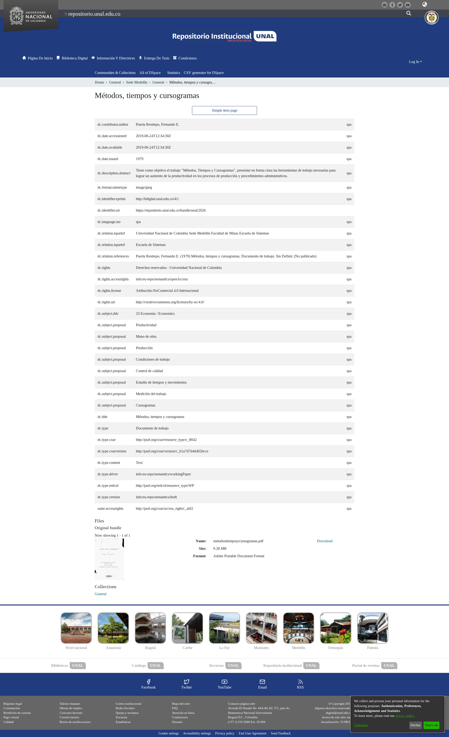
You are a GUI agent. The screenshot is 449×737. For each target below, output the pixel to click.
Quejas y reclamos (127, 713)
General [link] (115, 82)
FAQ (174, 708)
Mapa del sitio (181, 703)
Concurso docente (71, 713)
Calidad (9, 722)
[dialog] (397, 714)
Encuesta (121, 717)
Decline (415, 725)
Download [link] (325, 541)
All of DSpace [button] (150, 73)
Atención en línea (183, 713)
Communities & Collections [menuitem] (115, 73)
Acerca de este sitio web (337, 717)
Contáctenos (180, 717)
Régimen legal (13, 703)
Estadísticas (123, 722)
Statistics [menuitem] (173, 73)
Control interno (69, 717)
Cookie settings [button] (169, 733)
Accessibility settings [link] (197, 733)
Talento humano (70, 703)
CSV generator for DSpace (204, 73)
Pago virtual (11, 717)
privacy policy (404, 716)
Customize (361, 725)
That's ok (431, 725)
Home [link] (99, 82)
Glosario (177, 722)
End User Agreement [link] (252, 733)
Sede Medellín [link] (136, 82)
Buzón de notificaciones (75, 722)
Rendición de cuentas (17, 713)
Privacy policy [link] (224, 733)
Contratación (12, 708)
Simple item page (224, 110)
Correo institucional (128, 703)
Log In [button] (414, 62)
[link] (100, 594)
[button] (425, 4)
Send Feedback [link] (281, 733)
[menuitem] (151, 72)
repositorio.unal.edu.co (94, 14)
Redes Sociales (125, 708)
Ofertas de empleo (71, 708)
